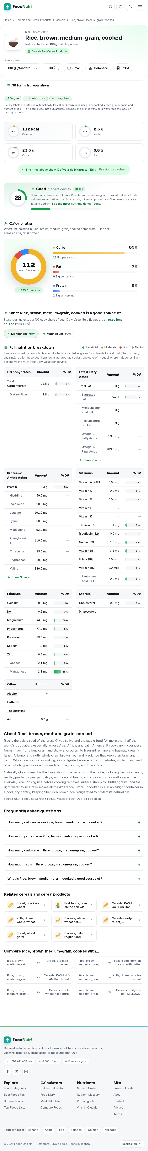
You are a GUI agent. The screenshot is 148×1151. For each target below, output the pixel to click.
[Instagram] (26, 1071)
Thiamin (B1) (87, 525)
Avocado (110, 1129)
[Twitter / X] (16, 1071)
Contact (119, 1101)
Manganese (18, 671)
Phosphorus (15, 628)
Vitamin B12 (87, 568)
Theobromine (16, 711)
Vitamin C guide (87, 1107)
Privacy (118, 1107)
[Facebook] (7, 1071)
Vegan (14, 98)
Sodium (12, 646)
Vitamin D (85, 499)
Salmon (93, 1129)
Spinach (76, 1129)
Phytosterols (87, 611)
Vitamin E (85, 508)
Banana (33, 1129)
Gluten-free (37, 98)
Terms (118, 1114)
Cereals (60, 20)
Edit (93, 169)
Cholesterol (87, 603)
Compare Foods (51, 1107)
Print (125, 68)
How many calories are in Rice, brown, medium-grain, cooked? (55, 822)
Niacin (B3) (86, 542)
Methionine (17, 529)
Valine (14, 568)
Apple (49, 1129)
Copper (15, 663)
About (117, 1094)
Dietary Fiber (18, 394)
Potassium (14, 637)
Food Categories (15, 1088)
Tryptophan (18, 560)
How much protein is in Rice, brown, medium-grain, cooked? (53, 836)
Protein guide (85, 1101)
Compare (101, 68)
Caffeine (13, 702)
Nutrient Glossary (88, 1094)
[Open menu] (140, 7)
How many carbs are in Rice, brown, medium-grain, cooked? (53, 850)
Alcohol (12, 693)
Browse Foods (13, 1101)
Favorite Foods (123, 1088)
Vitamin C (85, 490)
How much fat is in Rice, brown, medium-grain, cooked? (50, 864)
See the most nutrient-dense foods (76, 203)
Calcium (12, 603)
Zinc (10, 654)
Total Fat (85, 386)
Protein (12, 487)
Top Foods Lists (14, 1107)
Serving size (12, 60)
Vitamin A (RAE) (89, 482)
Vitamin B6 (86, 550)
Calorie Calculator (52, 1088)
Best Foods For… (15, 1094)
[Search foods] (111, 7)
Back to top (129, 1143)
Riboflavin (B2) (89, 533)
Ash (9, 719)
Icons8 (85, 1143)
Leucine (15, 512)
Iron (10, 611)
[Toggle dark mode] (130, 7)
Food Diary (47, 1094)
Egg (61, 1129)
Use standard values (112, 169)
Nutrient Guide (86, 1088)
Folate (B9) (86, 559)
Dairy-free (63, 98)
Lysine (14, 521)
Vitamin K (85, 516)
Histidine (16, 495)
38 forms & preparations (31, 85)
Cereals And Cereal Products (33, 20)
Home (7, 20)
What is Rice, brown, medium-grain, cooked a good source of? (55, 878)
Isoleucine (17, 504)
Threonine (17, 551)
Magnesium (15, 620)
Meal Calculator (50, 1101)
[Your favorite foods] (120, 7)
